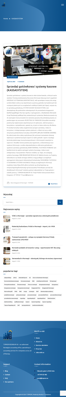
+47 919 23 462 (42, 374)
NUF (37, 291)
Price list (39, 349)
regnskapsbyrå (31, 298)
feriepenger (53, 281)
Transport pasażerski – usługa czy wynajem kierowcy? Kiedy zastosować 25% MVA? (33, 238)
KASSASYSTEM (17, 19)
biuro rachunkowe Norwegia (40, 277)
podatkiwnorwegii (9, 295)
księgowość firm (36, 288)
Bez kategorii (12, 76)
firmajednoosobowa (9, 284)
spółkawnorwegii (19, 301)
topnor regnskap (46, 301)
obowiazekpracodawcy (47, 291)
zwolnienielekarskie (37, 305)
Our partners (9, 382)
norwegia (31, 291)
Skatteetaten (51, 298)
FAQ (6, 378)
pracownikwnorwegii (55, 295)
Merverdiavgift (8, 291)
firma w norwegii (32, 284)
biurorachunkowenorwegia (11, 281)
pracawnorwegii (32, 295)
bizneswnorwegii (25, 281)
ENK (33, 281)
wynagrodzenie (26, 305)
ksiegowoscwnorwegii (23, 288)
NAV (20, 291)
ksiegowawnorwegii (44, 284)
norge (25, 291)
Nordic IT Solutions (45, 394)
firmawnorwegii (21, 284)
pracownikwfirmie (43, 295)
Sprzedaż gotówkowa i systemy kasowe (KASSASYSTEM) (32, 88)
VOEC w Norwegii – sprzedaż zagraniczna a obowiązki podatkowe (35, 216)
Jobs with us (40, 352)
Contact (7, 374)
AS (30, 277)
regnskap (22, 298)
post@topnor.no (42, 378)
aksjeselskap (7, 277)
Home (6, 19)
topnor (27, 301)
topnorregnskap (36, 301)
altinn (15, 277)
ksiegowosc (55, 284)
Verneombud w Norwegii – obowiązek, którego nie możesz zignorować (37, 258)
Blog (6, 371)
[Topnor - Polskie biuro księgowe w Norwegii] (3, 5)
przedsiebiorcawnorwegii (11, 298)
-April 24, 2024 (11, 81)
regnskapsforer (41, 298)
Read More (54, 184)
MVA (16, 291)
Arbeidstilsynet (23, 277)
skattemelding (8, 301)
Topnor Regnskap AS (9, 305)
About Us (39, 341)
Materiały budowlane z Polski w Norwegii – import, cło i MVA (33, 226)
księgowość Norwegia (48, 288)
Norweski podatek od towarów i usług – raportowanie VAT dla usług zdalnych (36, 249)
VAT (19, 305)
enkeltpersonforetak (42, 281)
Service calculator (42, 345)
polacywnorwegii (20, 295)
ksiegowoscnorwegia (10, 288)
